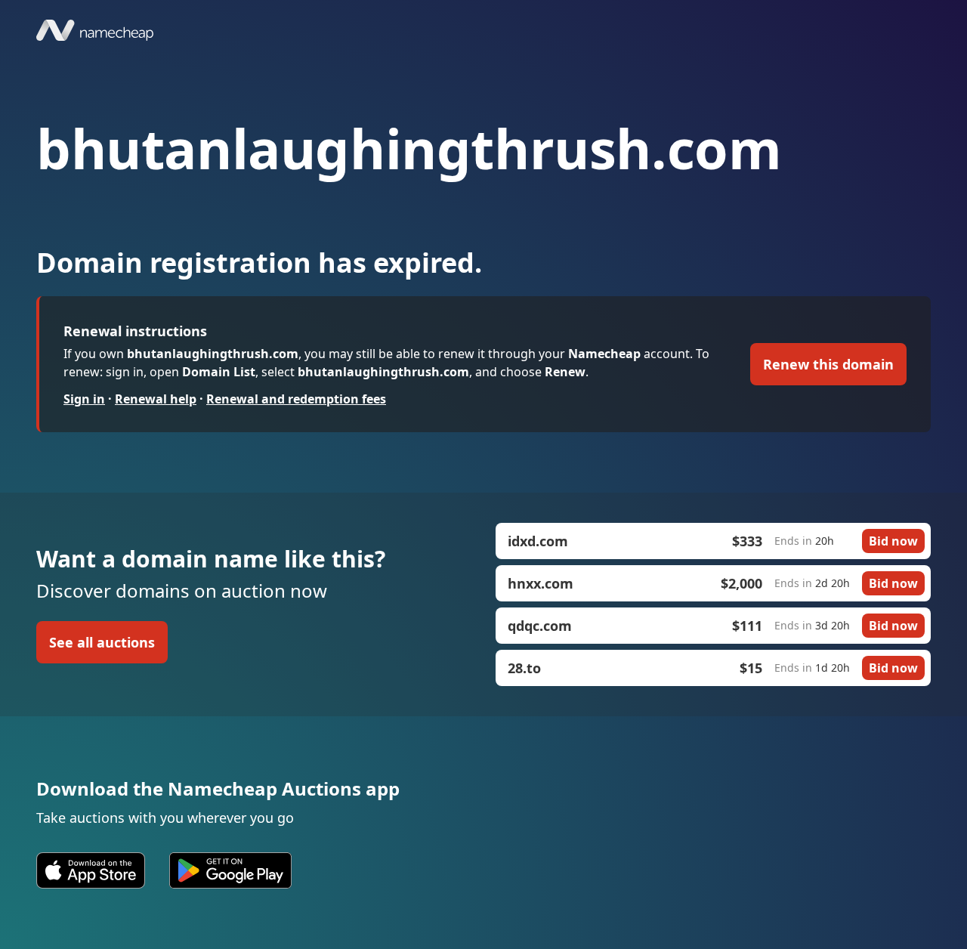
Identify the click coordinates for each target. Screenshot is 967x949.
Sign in (84, 399)
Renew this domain (828, 364)
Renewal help (155, 399)
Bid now (893, 541)
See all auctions (102, 642)
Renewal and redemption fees (296, 399)
